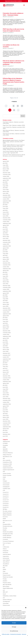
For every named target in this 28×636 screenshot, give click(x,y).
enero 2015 (5, 419)
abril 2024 (5, 210)
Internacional (6, 558)
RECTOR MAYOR (7, 584)
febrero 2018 (6, 349)
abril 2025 (5, 187)
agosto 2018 (6, 338)
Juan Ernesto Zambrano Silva (10, 151)
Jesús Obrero (6, 562)
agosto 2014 (6, 428)
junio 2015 (5, 409)
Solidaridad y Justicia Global (9, 595)
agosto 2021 (6, 270)
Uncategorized (6, 601)
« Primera (14, 101)
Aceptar (14, 622)
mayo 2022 (5, 253)
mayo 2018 (5, 344)
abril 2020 (5, 300)
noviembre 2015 (7, 400)
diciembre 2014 (6, 421)
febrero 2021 (6, 281)
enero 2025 (5, 193)
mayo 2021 (5, 276)
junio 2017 (5, 364)
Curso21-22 (5, 507)
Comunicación (6, 482)
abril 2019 (5, 323)
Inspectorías (6, 556)
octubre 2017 (6, 357)
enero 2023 (5, 238)
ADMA (4, 447)
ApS (4, 458)
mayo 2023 (5, 231)
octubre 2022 (6, 244)
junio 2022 (5, 251)
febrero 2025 (6, 191)
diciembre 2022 (6, 240)
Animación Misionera (8, 452)
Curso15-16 (5, 496)
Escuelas (5, 528)
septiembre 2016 (7, 381)
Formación (5, 539)
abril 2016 (5, 391)
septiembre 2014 (7, 426)
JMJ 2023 (5, 565)
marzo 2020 (6, 302)
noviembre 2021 (7, 264)
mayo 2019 (5, 321)
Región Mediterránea (8, 588)
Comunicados (6, 484)
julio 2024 (5, 204)
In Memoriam (6, 547)
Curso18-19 (5, 501)
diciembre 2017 (6, 353)
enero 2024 (5, 216)
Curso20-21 (5, 505)
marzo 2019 (6, 325)
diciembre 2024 (6, 195)
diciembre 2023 (6, 217)
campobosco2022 (7, 466)
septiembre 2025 (7, 178)
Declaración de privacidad (15, 634)
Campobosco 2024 (7, 464)
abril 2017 (5, 368)
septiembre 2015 (7, 404)
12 (17, 105)
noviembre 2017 (7, 355)
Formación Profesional (8, 541)
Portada (5, 578)
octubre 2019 (6, 312)
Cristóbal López (6, 488)
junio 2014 (5, 432)
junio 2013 (5, 436)
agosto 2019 (6, 315)
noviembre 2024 (7, 197)
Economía (5, 516)
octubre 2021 (6, 266)
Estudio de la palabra (8, 531)
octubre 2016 (6, 379)
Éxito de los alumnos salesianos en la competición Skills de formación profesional (13, 62)
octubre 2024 (6, 199)
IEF (3, 545)
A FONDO (5, 443)
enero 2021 (5, 283)
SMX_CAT (5, 592)
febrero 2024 (6, 214)
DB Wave (5, 509)
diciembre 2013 (6, 434)
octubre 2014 (6, 424)
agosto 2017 (6, 360)
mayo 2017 (5, 366)
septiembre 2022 (7, 246)
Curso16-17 (11, 16)
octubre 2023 (6, 221)
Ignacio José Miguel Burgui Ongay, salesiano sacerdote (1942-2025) (13, 142)
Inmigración (5, 550)
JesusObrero (6, 563)
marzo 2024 (6, 212)
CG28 (4, 477)
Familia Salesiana (7, 535)
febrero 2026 (6, 168)
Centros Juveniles (7, 475)
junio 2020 (5, 296)
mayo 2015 (5, 411)
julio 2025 (5, 182)
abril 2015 (5, 413)
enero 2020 (5, 306)
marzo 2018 (6, 347)
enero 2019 (5, 328)
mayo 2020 (5, 298)
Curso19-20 (5, 503)
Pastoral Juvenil (6, 575)
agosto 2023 (6, 225)
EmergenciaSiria (7, 524)
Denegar (14, 626)
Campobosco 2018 (7, 462)
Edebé (4, 518)
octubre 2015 (6, 402)
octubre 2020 (6, 289)
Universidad (5, 603)
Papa (4, 571)
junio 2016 (5, 387)
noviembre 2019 (7, 310)
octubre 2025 (6, 176)
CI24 (4, 479)
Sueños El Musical (7, 599)
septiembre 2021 (7, 268)
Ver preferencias (14, 631)
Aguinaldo (5, 449)
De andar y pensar (7, 511)
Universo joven (6, 605)
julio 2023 (5, 227)
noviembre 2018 (7, 332)
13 (22, 105)
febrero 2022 (6, 259)
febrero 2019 (6, 327)
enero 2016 (5, 396)
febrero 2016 (6, 394)
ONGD (4, 569)
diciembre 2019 (6, 308)
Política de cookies (5, 634)
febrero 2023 (6, 236)
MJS (4, 567)
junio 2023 (5, 229)
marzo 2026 (6, 167)
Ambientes (5, 450)
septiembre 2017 (7, 359)
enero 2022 (5, 261)
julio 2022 (5, 249)
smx (4, 590)
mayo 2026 (5, 165)
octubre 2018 (6, 334)
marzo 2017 (6, 370)
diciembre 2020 (6, 285)
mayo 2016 (5, 389)
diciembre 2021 (6, 263)
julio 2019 (5, 317)
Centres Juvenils (7, 473)
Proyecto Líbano (7, 582)
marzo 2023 (6, 234)
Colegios (5, 481)
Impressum (24, 634)
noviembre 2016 (7, 377)
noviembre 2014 (7, 423)
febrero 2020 (6, 304)
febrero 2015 (6, 417)
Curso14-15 (5, 494)
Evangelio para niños (8, 533)
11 (13, 105)
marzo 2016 (6, 392)
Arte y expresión (7, 460)
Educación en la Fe (7, 520)
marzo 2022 (6, 257)
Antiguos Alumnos (7, 454)
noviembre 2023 (7, 219)
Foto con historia (7, 543)
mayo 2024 (5, 208)
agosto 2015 (6, 406)
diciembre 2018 (6, 330)
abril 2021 (5, 278)
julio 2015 (5, 408)
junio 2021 (5, 274)
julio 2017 (5, 362)
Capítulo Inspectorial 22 (8, 469)
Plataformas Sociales (8, 577)
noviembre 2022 (7, 242)
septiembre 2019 (7, 313)
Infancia (5, 548)
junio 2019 (5, 319)
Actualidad (5, 445)
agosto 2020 (6, 293)
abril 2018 (5, 345)
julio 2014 (5, 430)
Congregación (6, 486)
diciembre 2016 (6, 375)
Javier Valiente (6, 560)
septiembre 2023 (7, 223)
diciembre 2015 (6, 398)
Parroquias (5, 573)
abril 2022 (5, 255)
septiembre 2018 (7, 336)
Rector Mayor (6, 586)
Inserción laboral (7, 554)
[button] (26, 607)
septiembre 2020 (7, 291)
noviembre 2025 (7, 174)
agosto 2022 (6, 248)
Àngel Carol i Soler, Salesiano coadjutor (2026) (14, 125)
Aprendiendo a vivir (7, 456)
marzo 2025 (6, 189)
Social (4, 594)
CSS (4, 490)
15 (14, 110)
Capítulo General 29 (7, 467)
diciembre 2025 (6, 172)
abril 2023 (5, 232)
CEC (4, 471)
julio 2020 (5, 295)
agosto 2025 (6, 180)
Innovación (5, 552)
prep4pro (5, 580)
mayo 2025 (5, 185)
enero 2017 (5, 374)
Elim (4, 522)
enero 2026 (5, 170)
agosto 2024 (6, 202)
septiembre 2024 (7, 200)
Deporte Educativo (7, 513)
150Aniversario (6, 441)
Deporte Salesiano (7, 514)
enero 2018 (5, 351)
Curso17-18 (5, 499)
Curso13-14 (5, 492)
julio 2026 (5, 163)
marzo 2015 (6, 415)
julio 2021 (5, 272)
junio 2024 (5, 206)
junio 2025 (5, 184)
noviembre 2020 (7, 287)
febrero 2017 (6, 372)
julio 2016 (5, 385)
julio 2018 (5, 340)
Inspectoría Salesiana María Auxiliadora (13, 1)
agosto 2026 (6, 161)
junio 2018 (5, 342)
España (4, 530)
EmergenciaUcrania (7, 526)
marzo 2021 (6, 280)
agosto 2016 (6, 383)
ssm (4, 597)
